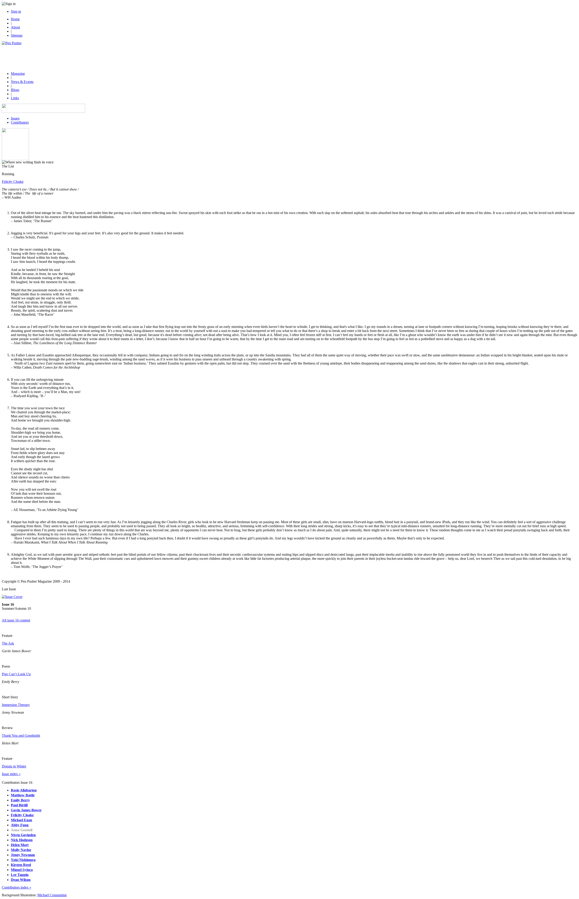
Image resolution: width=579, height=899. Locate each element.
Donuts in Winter (14, 766)
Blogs (15, 90)
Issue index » (11, 774)
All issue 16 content (16, 620)
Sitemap (16, 35)
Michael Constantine (52, 895)
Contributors (20, 122)
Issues (15, 118)
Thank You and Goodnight (21, 735)
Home (15, 19)
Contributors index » (16, 887)
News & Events (22, 82)
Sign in (16, 11)
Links (15, 98)
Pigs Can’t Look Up (16, 674)
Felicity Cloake (13, 182)
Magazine (18, 73)
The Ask (8, 643)
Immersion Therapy (16, 705)
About (15, 27)
